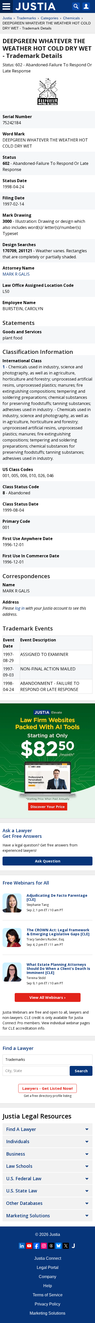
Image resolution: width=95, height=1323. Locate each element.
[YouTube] (29, 1246)
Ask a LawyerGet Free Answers (22, 833)
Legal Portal (48, 1267)
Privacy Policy (47, 1304)
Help (47, 1286)
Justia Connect (47, 1258)
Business (15, 1154)
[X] (66, 1246)
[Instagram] (44, 1246)
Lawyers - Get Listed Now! (47, 1088)
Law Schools (19, 1166)
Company (47, 1276)
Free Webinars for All (26, 883)
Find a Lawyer (18, 1048)
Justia (7, 18)
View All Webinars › (47, 997)
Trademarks (26, 18)
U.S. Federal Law (23, 1178)
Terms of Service (48, 1295)
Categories (49, 18)
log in (20, 608)
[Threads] (51, 1246)
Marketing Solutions (28, 1215)
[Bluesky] (58, 1246)
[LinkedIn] (22, 1246)
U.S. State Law (21, 1191)
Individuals (17, 1141)
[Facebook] (36, 1246)
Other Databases (24, 1203)
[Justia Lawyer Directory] (73, 1246)
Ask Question (47, 860)
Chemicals (71, 18)
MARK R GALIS (16, 274)
